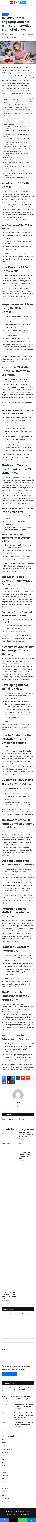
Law (3, 1478)
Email (4, 1349)
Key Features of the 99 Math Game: (17, 105)
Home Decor (5, 1475)
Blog (3, 1439)
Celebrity (4, 1446)
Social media (5, 1492)
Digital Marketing (7, 1449)
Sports (4, 1495)
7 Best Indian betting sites (9, 1130)
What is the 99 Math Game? (13, 103)
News (3, 1485)
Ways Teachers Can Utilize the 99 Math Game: (18, 127)
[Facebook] (4, 1078)
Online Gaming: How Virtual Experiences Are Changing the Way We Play (24, 1415)
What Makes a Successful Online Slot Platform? (23, 1424)
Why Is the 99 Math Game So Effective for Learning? (18, 115)
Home (5, 10)
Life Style (4, 1482)
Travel (3, 1501)
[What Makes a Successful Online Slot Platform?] (7, 1425)
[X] (9, 1078)
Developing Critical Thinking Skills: (15, 146)
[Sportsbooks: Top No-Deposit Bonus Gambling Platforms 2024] (9, 1216)
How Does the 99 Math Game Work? (16, 107)
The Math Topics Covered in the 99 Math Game (17, 135)
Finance (4, 1462)
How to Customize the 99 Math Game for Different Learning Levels (17, 150)
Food (3, 1465)
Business (4, 1442)
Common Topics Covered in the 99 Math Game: (18, 139)
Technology (5, 1498)
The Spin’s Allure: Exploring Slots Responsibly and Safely (25, 1155)
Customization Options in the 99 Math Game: (17, 154)
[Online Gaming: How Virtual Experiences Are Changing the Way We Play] (7, 1415)
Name (4, 1341)
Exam (3, 1456)
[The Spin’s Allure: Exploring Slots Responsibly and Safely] (26, 1146)
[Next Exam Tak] (18, 2)
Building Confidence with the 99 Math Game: (17, 163)
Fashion (4, 1459)
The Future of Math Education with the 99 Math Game (18, 174)
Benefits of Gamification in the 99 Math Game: (18, 119)
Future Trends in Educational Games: (17, 177)
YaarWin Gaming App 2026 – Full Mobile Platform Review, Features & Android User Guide (26, 1133)
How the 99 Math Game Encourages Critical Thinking (16, 143)
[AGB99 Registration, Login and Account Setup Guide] (7, 1407)
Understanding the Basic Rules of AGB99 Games (23, 1389)
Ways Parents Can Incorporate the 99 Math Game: (18, 131)
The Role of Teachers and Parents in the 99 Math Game (17, 123)
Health (4, 1472)
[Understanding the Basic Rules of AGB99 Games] (7, 1390)
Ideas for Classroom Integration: (15, 171)
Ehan (6, 34)
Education (5, 1452)
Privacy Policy (25, 1514)
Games (10, 10)
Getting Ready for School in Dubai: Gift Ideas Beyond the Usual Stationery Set (16, 1398)
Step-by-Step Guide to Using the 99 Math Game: (17, 110)
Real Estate (5, 1488)
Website (4, 1358)
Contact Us (15, 1514)
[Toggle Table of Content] (30, 100)
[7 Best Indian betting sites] (9, 1122)
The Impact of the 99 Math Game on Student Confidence (16, 159)
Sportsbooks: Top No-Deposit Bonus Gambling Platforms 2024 (9, 1295)
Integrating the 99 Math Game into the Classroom (17, 168)
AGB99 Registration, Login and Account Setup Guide (23, 1405)
